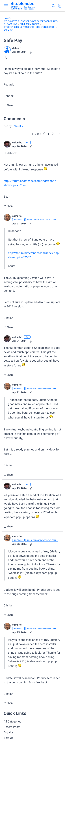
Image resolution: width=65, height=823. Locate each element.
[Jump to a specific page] (58, 134)
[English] (22, 5)
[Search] (53, 5)
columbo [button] (17, 142)
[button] (7, 49)
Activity (8, 732)
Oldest (17, 126)
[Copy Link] (31, 52)
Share (8, 105)
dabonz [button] (16, 48)
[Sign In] (60, 5)
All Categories (12, 721)
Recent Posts (12, 727)
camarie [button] (17, 215)
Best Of (8, 737)
